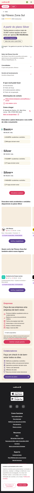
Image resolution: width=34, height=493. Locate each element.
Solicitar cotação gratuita (17, 342)
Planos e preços (17, 427)
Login (13, 6)
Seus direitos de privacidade (9, 485)
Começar (5, 6)
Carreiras (17, 443)
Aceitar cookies (22, 485)
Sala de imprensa (17, 460)
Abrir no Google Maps (10, 114)
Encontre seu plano (11, 377)
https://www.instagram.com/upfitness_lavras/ (17, 99)
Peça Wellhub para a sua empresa (17, 457)
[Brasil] (27, 2)
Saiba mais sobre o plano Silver (13, 41)
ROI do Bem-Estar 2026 (17, 438)
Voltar (6, 11)
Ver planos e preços (17, 193)
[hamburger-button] (31, 2)
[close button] (31, 6)
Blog (17, 435)
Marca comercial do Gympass (17, 446)
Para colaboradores (17, 416)
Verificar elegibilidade (10, 38)
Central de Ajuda (17, 455)
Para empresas (17, 419)
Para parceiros (17, 424)
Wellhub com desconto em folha (17, 421)
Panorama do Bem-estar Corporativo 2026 (17, 441)
